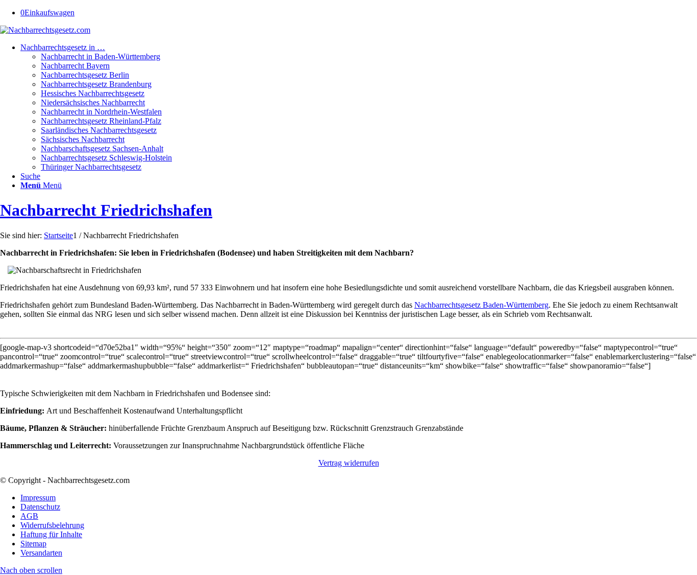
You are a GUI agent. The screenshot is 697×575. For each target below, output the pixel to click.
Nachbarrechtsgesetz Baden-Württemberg (481, 305)
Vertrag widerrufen (348, 462)
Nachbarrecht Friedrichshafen (106, 210)
